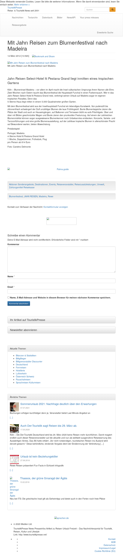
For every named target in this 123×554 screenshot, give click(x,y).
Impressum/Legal (107, 547)
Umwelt (100, 184)
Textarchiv (33, 17)
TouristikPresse (15, 7)
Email (10, 286)
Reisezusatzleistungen (85, 184)
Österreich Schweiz (25, 376)
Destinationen (41, 184)
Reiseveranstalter (65, 184)
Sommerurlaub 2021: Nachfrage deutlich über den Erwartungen (58, 404)
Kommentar (13, 244)
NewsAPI (71, 17)
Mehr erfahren (21, 4)
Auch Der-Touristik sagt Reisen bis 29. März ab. (48, 425)
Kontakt (112, 538)
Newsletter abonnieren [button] (23, 330)
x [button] (29, 4)
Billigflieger (21, 358)
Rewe (50, 196)
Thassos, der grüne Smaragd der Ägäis (43, 478)
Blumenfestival (16, 196)
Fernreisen (21, 367)
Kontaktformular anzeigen (56, 206)
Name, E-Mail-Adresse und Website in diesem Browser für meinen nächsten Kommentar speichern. (60, 297)
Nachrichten (17, 17)
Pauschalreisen (23, 379)
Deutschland (22, 364)
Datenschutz (110, 544)
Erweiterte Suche (105, 32)
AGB (113, 541)
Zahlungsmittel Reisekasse (21, 187)
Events (52, 184)
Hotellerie (20, 370)
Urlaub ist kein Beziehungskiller (39, 456)
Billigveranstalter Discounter (29, 361)
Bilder (59, 17)
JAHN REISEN (31, 196)
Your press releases (89, 17)
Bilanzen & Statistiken (26, 355)
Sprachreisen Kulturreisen (28, 382)
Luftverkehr (21, 373)
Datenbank (47, 17)
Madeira (43, 196)
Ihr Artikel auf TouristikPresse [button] (27, 320)
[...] (11, 417)
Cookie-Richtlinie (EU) (105, 550)
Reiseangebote (19, 24)
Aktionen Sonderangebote (21, 184)
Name (10, 276)
